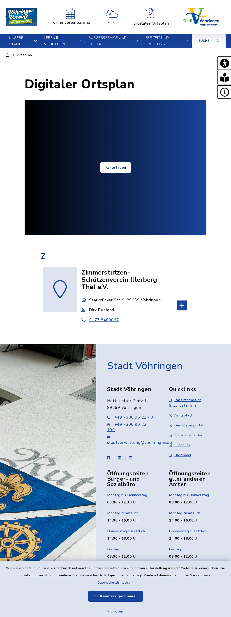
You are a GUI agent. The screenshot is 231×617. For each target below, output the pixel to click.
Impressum (115, 611)
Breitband (182, 455)
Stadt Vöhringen (145, 366)
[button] (224, 63)
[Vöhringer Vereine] (21, 17)
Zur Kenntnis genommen (115, 596)
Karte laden (115, 167)
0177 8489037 (104, 320)
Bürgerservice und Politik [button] (107, 41)
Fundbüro (182, 445)
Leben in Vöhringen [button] (54, 41)
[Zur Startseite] (7, 55)
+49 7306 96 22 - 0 (133, 417)
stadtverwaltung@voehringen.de (139, 442)
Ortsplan (24, 55)
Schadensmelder (188, 435)
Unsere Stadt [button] (16, 41)
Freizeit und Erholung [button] (157, 41)
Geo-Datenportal (189, 425)
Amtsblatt (183, 415)
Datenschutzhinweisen (115, 582)
